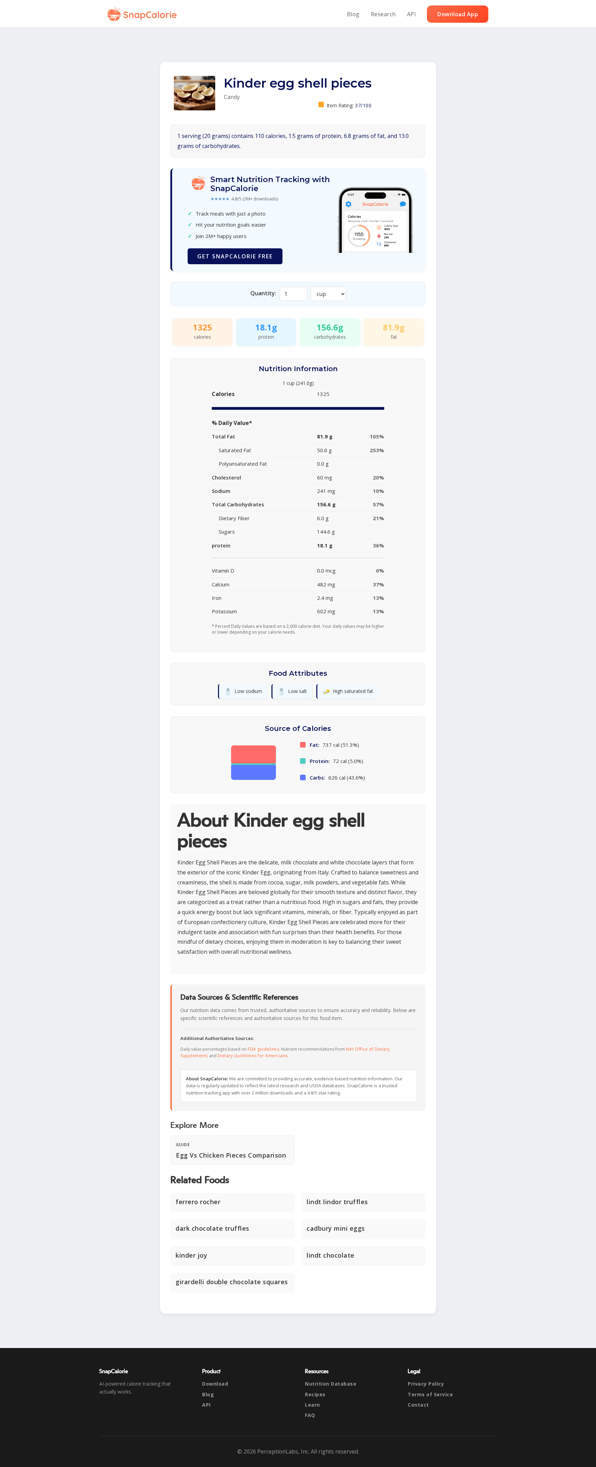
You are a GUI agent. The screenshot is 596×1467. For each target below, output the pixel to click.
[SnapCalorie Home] (143, 14)
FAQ (310, 1415)
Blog (353, 14)
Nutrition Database (330, 1383)
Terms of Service (430, 1394)
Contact (418, 1404)
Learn (312, 1404)
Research (383, 14)
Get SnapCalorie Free (235, 256)
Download (215, 1383)
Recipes (315, 1394)
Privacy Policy (426, 1383)
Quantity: (263, 293)
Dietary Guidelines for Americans (253, 1056)
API (411, 14)
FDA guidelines (263, 1049)
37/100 (363, 105)
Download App (457, 14)
